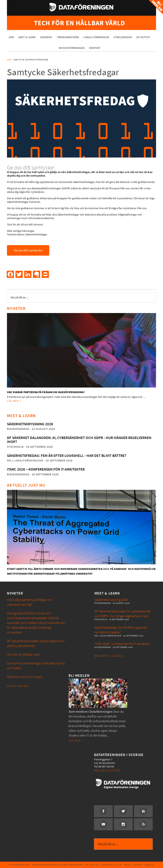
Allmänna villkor (111, 864)
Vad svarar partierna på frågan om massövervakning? (46, 392)
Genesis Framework (71, 864)
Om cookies (92, 864)
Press (127, 864)
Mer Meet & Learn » (109, 656)
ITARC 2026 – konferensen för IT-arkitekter (46, 469)
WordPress (50, 864)
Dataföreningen (81, 7)
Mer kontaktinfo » (108, 770)
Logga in (149, 864)
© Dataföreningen (19, 864)
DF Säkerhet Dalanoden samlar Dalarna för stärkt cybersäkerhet (36, 643)
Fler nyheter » (18, 686)
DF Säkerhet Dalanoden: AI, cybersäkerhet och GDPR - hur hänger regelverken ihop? (79, 439)
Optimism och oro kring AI (25, 677)
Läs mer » (14, 401)
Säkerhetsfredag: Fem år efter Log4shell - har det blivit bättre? (66, 455)
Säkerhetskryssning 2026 (30, 423)
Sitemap (137, 864)
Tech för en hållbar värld (23, 654)
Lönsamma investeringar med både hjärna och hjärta (36, 665)
